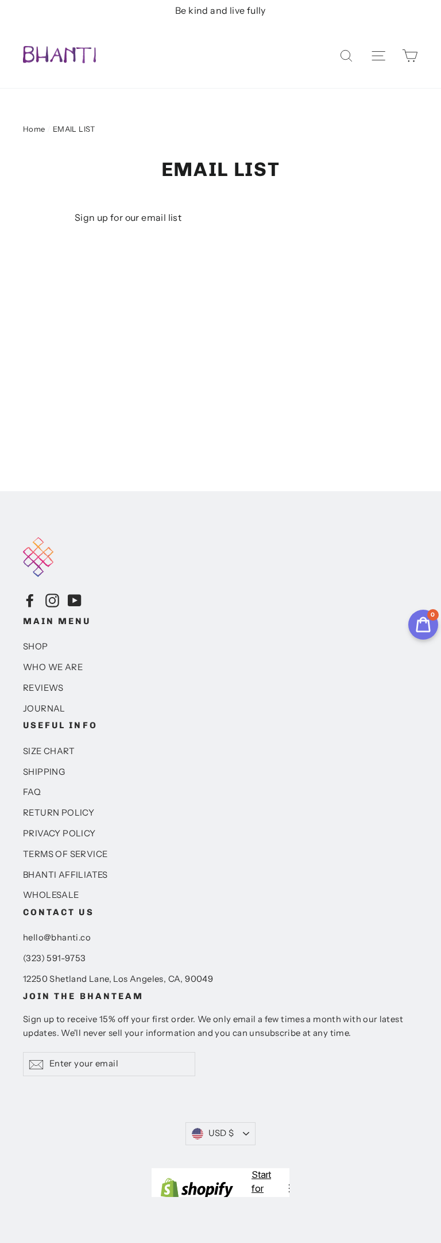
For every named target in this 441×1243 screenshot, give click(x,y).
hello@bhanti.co (57, 937)
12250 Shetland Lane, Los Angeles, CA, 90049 (118, 979)
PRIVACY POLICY (59, 833)
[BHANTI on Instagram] (52, 599)
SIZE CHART (49, 751)
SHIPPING (44, 772)
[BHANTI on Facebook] (30, 599)
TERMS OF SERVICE (65, 854)
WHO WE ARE (53, 667)
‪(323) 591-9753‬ (54, 958)
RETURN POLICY (58, 813)
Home (34, 128)
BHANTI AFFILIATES (65, 875)
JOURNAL (44, 708)
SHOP (35, 646)
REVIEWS (43, 688)
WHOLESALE (51, 895)
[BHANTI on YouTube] (75, 599)
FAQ (32, 792)
